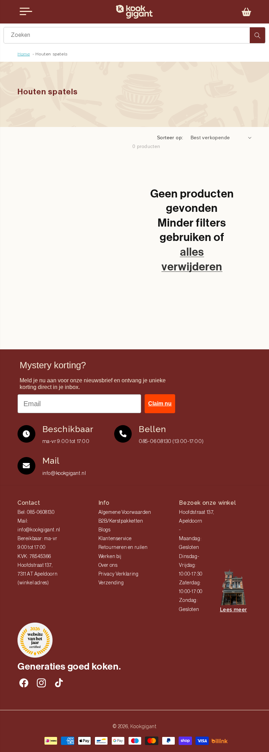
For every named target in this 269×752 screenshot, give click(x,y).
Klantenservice (115, 538)
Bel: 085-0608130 (36, 512)
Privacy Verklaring (118, 574)
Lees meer (233, 609)
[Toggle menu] (26, 11)
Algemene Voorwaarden (124, 512)
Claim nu (160, 404)
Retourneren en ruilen (123, 547)
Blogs (104, 530)
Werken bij (110, 556)
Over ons (108, 565)
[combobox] (134, 35)
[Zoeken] (257, 35)
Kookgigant (143, 726)
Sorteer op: (170, 137)
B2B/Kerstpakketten (120, 521)
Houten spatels (51, 54)
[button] (246, 12)
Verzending (111, 582)
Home (24, 54)
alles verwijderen (191, 259)
